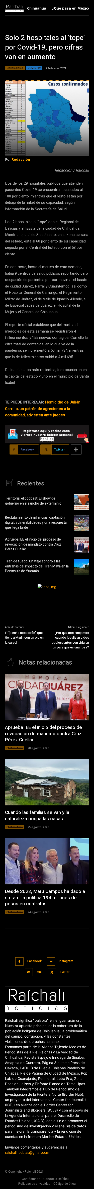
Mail (39, 972)
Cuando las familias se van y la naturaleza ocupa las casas (37, 815)
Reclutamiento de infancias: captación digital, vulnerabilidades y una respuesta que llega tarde (36, 522)
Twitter (64, 972)
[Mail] (29, 972)
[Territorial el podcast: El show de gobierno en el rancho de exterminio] (81, 502)
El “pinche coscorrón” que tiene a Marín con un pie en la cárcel (24, 637)
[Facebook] (19, 961)
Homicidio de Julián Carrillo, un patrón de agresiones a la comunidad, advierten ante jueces (42, 408)
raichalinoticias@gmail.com (27, 1152)
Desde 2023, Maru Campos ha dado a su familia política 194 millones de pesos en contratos (45, 897)
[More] (76, 449)
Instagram (66, 961)
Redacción (21, 159)
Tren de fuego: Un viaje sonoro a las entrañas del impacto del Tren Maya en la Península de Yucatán (37, 566)
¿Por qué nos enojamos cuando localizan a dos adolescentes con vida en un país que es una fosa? (70, 640)
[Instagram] (51, 961)
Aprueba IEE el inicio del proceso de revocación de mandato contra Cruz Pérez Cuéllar (33, 544)
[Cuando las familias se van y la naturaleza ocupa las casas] (47, 782)
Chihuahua (15, 68)
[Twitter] (52, 972)
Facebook (34, 961)
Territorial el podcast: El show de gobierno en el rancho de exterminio (33, 501)
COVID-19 (34, 68)
